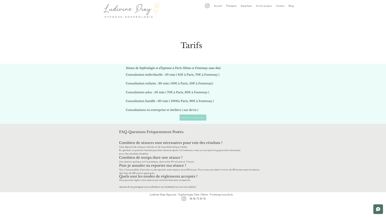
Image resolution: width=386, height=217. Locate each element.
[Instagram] (207, 6)
